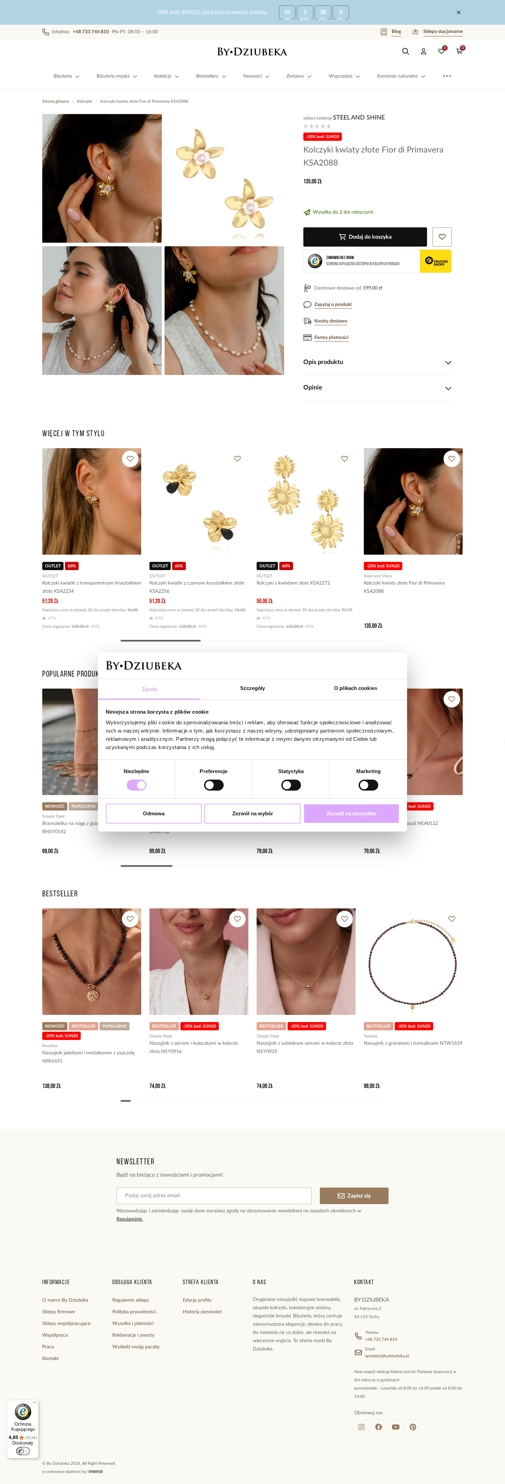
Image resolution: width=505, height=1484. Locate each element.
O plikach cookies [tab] (355, 688)
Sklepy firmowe (58, 1312)
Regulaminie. (129, 1219)
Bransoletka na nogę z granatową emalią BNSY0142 (84, 827)
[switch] (214, 785)
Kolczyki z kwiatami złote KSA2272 (293, 583)
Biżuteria (63, 76)
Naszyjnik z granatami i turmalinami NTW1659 (413, 1043)
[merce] (95, 1472)
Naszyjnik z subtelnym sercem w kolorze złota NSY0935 (305, 1047)
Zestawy (295, 76)
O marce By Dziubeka (65, 1300)
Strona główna (55, 101)
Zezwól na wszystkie (351, 813)
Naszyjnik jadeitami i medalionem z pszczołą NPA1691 (88, 1057)
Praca (48, 1347)
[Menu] (35, 1404)
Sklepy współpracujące (66, 1323)
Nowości (252, 76)
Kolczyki (84, 101)
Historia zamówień (202, 1312)
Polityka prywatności (134, 1312)
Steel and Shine (359, 118)
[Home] (252, 51)
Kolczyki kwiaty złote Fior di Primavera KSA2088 (404, 587)
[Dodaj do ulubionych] (130, 459)
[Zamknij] (458, 12)
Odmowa (154, 813)
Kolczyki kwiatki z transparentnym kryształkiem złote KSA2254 (91, 587)
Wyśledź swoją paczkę (135, 1347)
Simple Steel (53, 816)
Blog (396, 31)
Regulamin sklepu (130, 1300)
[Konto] (423, 51)
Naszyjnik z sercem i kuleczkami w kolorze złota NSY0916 (193, 1047)
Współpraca (55, 1335)
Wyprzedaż (340, 76)
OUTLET (50, 576)
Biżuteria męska (113, 76)
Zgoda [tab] (149, 689)
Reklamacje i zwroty (133, 1335)
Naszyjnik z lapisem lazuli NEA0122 (401, 823)
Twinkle (371, 1036)
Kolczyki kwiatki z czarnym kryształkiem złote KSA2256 (196, 587)
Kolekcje (162, 76)
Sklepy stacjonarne (443, 31)
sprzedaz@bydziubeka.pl (387, 1356)
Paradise (49, 1046)
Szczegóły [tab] (252, 688)
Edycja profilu (197, 1300)
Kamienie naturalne (397, 76)
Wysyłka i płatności (133, 1323)
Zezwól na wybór (252, 813)
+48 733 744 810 (381, 1339)
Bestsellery (207, 76)
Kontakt (50, 1358)
